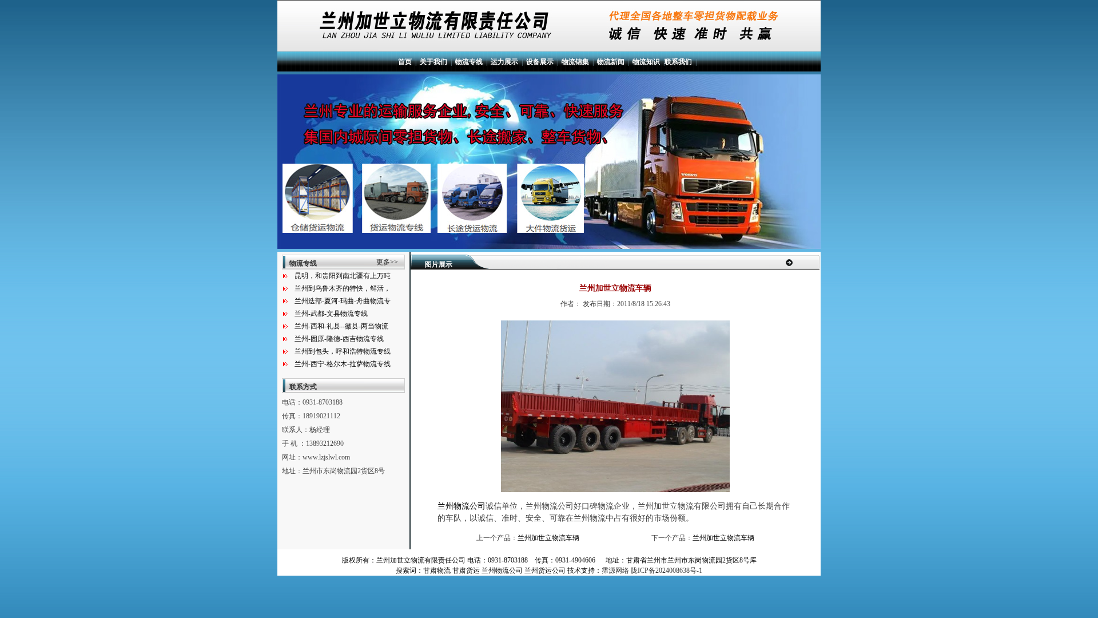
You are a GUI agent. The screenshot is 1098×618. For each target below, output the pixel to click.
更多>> (387, 262)
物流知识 (646, 62)
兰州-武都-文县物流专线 (331, 314)
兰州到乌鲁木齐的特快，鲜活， (343, 288)
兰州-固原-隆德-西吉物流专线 (339, 339)
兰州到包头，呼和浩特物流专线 (343, 351)
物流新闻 (610, 62)
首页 (405, 62)
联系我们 (678, 62)
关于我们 (433, 62)
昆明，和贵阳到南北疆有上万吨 (343, 276)
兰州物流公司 (461, 506)
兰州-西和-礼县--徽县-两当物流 (341, 326)
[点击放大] (615, 490)
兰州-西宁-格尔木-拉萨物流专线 (343, 364)
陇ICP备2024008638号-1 (666, 570)
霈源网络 (615, 570)
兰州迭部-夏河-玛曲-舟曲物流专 (343, 301)
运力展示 (504, 62)
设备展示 (540, 62)
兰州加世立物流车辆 (548, 538)
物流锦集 (575, 62)
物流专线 (469, 62)
